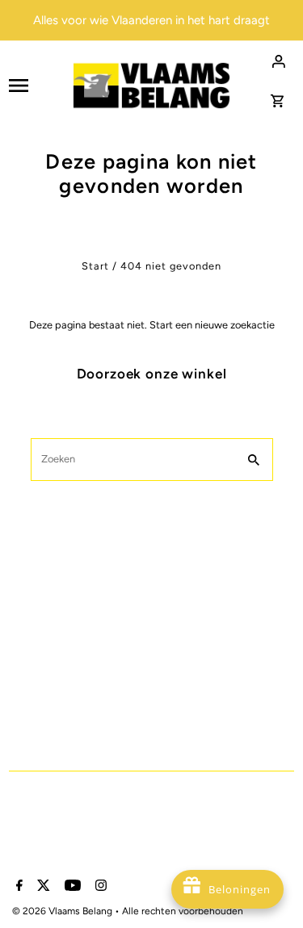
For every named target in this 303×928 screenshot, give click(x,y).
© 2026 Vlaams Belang (63, 911)
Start (95, 266)
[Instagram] (99, 887)
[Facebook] (17, 887)
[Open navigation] (35, 85)
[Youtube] (71, 887)
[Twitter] (41, 887)
